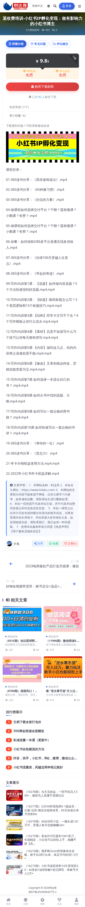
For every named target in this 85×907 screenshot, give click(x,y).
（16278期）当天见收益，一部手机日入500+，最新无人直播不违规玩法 (51, 793)
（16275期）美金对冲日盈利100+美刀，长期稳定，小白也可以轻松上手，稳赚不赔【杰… (50, 839)
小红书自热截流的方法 (28, 749)
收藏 (55, 543)
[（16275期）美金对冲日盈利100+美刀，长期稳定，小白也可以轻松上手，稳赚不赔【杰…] (14, 839)
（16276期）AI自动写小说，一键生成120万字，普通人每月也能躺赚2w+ (51, 823)
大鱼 (16, 544)
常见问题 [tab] (40, 44)
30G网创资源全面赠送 (28, 731)
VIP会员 (31, 71)
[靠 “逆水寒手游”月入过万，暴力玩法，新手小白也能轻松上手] (63, 669)
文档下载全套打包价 (27, 722)
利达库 (53, 888)
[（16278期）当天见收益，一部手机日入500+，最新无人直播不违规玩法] (14, 795)
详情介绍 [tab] (18, 44)
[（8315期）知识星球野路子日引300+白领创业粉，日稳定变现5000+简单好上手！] (22, 619)
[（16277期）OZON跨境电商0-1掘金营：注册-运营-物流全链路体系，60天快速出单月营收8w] (14, 810)
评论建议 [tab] (62, 44)
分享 (40, 543)
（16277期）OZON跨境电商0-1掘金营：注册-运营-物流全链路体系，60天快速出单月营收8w (51, 810)
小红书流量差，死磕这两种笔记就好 (38, 767)
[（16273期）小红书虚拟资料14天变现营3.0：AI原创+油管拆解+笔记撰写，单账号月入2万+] (14, 869)
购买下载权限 (44, 86)
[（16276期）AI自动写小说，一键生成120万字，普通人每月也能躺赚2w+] (14, 825)
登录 (69, 6)
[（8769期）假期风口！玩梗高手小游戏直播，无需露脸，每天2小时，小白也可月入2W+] (22, 669)
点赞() (72, 543)
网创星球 (34, 30)
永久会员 (64, 71)
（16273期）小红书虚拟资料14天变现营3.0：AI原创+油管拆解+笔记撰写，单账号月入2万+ (51, 869)
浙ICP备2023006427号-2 (42, 892)
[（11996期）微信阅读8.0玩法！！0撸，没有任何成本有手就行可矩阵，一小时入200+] (63, 619)
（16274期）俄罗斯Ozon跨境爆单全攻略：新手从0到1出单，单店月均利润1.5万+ (51, 854)
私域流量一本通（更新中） (32, 740)
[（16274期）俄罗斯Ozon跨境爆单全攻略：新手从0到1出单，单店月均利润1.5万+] (14, 854)
